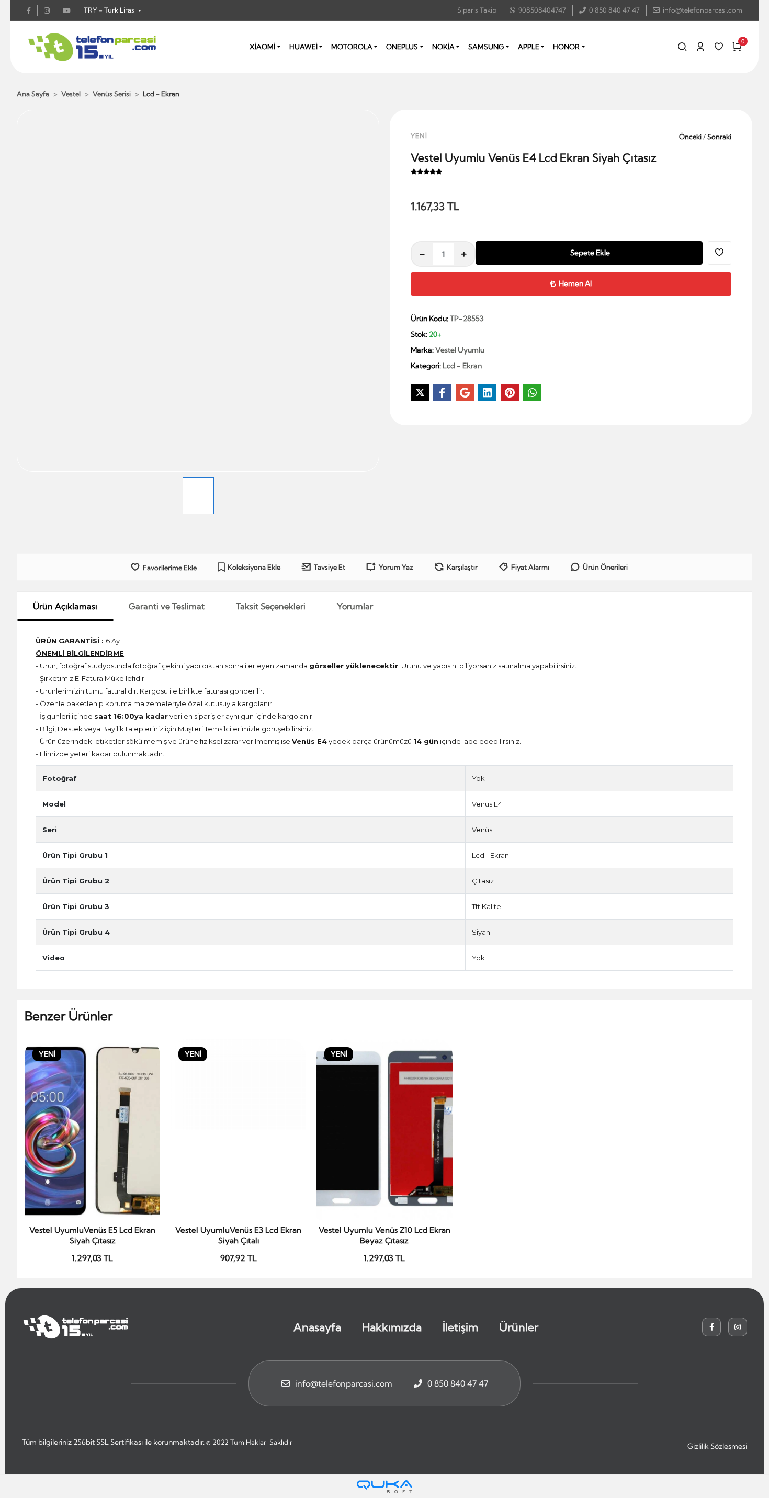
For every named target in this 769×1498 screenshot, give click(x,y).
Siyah (481, 932)
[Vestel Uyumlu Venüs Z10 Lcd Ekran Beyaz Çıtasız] (384, 1129)
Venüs (482, 829)
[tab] (65, 606)
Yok (478, 778)
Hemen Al (575, 283)
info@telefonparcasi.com (702, 10)
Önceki (691, 136)
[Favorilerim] (719, 46)
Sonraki (718, 136)
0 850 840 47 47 (614, 10)
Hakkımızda (392, 1327)
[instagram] (50, 10)
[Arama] (682, 46)
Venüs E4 (487, 804)
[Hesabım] (700, 46)
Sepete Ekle (590, 252)
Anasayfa (317, 1327)
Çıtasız (483, 881)
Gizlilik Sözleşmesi (717, 1446)
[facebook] (32, 10)
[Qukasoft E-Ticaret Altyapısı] (384, 1486)
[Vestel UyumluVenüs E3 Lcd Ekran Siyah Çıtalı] (238, 1129)
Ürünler (518, 1327)
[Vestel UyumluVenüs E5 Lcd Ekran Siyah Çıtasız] (92, 1129)
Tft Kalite (486, 906)
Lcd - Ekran (490, 855)
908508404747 (542, 10)
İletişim (460, 1327)
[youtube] (70, 10)
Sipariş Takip (476, 10)
